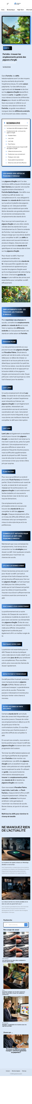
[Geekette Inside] (17, 4)
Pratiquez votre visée (13, 157)
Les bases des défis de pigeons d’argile (17, 128)
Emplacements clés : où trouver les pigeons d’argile (16, 131)
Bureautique (5, 1023)
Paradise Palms (12, 135)
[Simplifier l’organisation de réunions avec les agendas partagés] (16, 1009)
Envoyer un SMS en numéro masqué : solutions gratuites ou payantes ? (16, 1050)
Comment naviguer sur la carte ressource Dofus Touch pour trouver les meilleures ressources (13, 993)
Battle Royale (13, 192)
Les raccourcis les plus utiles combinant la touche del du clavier (13, 960)
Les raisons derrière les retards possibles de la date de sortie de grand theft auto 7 (15, 903)
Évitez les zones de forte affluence (17, 163)
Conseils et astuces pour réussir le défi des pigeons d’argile (17, 147)
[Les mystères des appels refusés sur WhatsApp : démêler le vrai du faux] (16, 849)
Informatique (5, 958)
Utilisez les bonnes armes (15, 151)
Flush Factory (11, 144)
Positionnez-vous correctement (16, 154)
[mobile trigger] (8, 4)
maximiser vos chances (14, 320)
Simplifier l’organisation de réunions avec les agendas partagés (14, 1025)
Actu (7, 48)
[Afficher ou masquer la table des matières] (24, 123)
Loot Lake (10, 141)
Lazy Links (11, 138)
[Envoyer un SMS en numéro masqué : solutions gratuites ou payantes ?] (16, 1041)
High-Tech (5, 859)
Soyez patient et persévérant (15, 160)
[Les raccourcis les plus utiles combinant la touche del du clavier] (16, 944)
